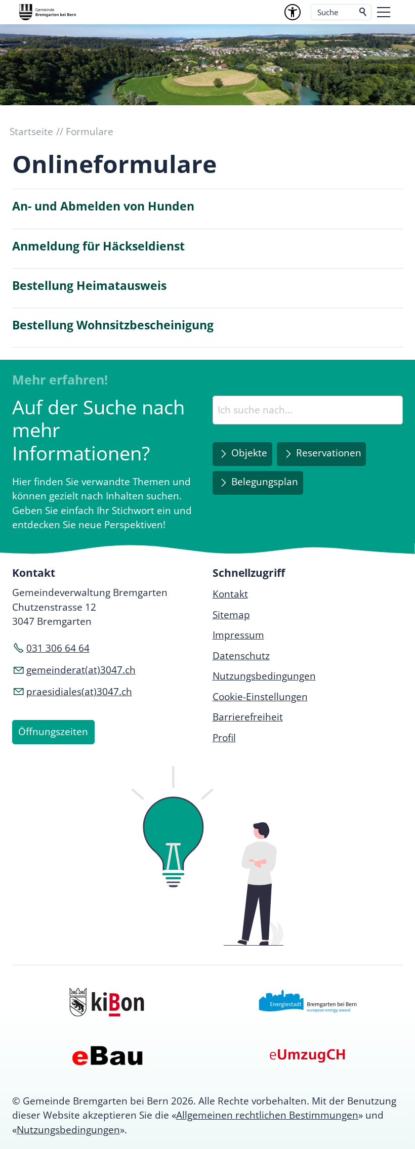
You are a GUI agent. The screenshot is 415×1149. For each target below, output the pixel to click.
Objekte (249, 452)
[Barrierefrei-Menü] (292, 12)
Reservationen (328, 452)
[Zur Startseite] (47, 12)
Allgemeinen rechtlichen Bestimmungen (267, 1115)
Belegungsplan (264, 481)
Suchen (363, 12)
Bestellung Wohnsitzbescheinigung (113, 325)
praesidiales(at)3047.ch (79, 691)
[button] (384, 12)
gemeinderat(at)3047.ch (81, 669)
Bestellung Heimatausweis (89, 285)
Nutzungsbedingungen (68, 1129)
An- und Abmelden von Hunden (103, 206)
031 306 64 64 (58, 648)
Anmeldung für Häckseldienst (98, 246)
